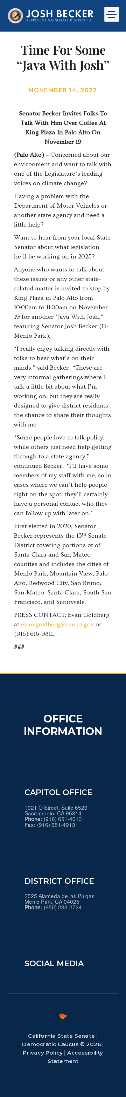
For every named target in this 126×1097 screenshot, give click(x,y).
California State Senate (61, 1035)
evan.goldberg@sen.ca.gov (57, 624)
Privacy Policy (43, 1052)
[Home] (50, 16)
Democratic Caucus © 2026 (61, 1044)
